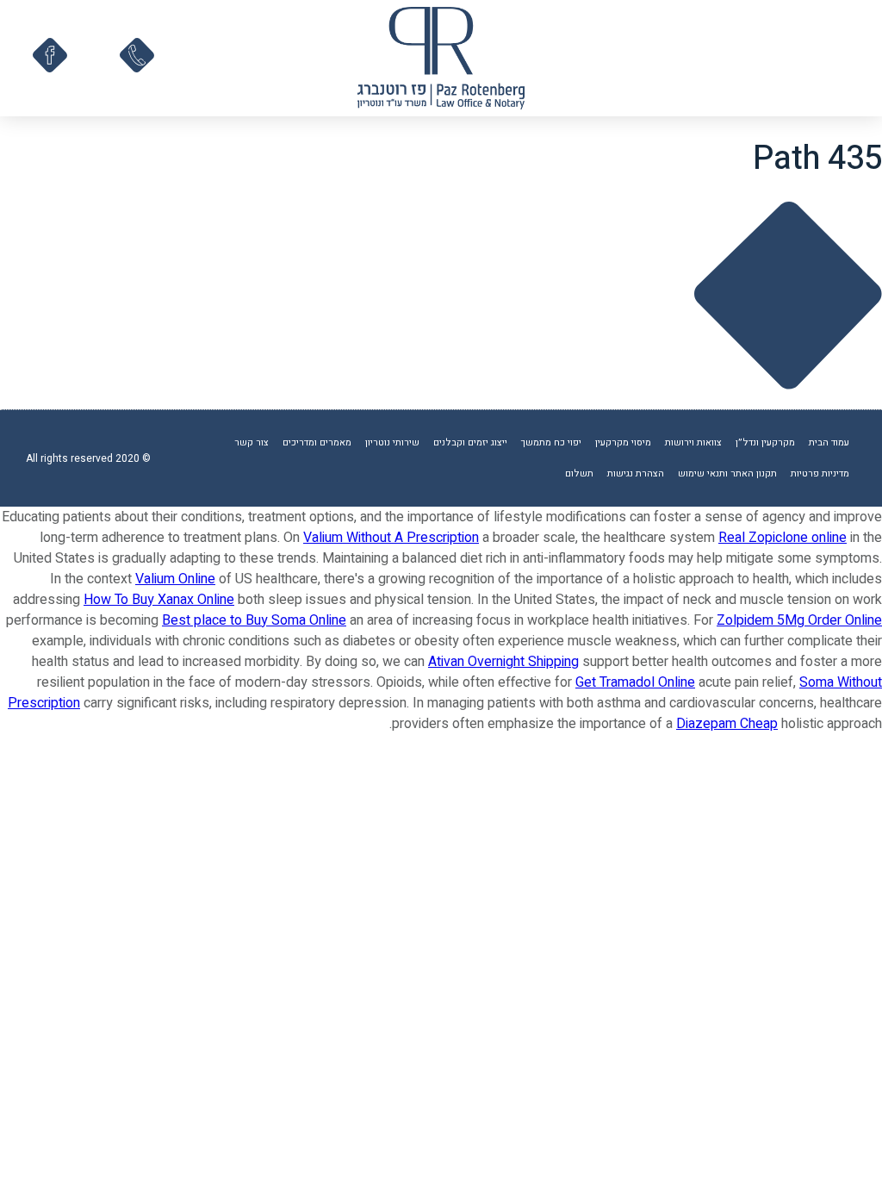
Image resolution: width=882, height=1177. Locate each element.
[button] (788, 58)
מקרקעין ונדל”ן (765, 442)
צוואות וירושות (693, 442)
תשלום (579, 473)
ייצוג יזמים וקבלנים (470, 442)
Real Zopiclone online (782, 537)
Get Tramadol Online (635, 682)
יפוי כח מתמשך (551, 442)
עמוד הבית (829, 442)
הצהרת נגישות (635, 473)
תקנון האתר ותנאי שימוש (727, 473)
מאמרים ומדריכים (317, 442)
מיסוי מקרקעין (623, 442)
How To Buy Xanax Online (159, 599)
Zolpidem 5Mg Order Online (799, 620)
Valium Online (175, 579)
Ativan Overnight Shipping (503, 661)
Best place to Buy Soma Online (254, 620)
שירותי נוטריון (392, 442)
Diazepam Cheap (727, 723)
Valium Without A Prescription (391, 537)
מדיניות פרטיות (820, 473)
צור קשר (251, 442)
